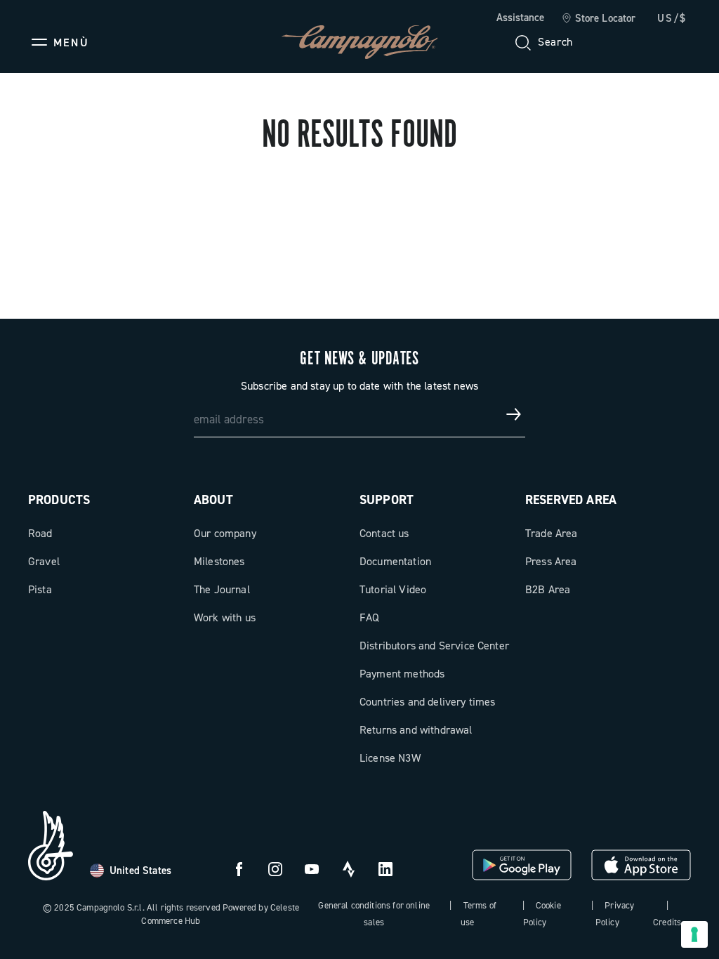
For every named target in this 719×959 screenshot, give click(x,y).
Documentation (395, 561)
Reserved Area (570, 499)
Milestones (219, 561)
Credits (667, 922)
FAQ (369, 617)
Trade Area (551, 533)
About (213, 499)
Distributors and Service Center (434, 645)
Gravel (44, 561)
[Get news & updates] (514, 414)
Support (387, 499)
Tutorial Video (393, 589)
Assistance (520, 17)
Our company (225, 533)
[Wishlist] (612, 42)
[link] (598, 19)
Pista (40, 589)
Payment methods (402, 673)
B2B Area (547, 589)
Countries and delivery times (427, 701)
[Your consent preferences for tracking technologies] (694, 934)
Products (59, 499)
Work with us (225, 617)
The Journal (222, 589)
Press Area (551, 561)
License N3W (390, 757)
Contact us (384, 533)
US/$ (672, 18)
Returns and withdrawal (416, 729)
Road (40, 533)
